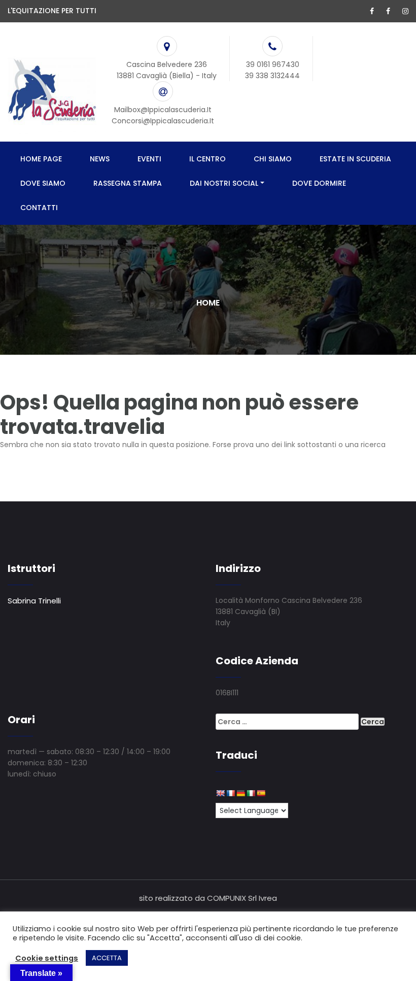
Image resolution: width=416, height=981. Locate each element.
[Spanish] (260, 793)
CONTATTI (39, 207)
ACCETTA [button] (107, 958)
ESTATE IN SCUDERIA (355, 159)
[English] (220, 793)
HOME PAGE (41, 159)
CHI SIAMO (273, 159)
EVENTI (149, 159)
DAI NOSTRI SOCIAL (224, 183)
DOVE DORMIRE (319, 183)
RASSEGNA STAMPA (127, 183)
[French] (230, 793)
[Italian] (250, 793)
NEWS (100, 159)
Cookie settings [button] (46, 958)
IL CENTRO (207, 159)
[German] (240, 793)
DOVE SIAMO (42, 183)
